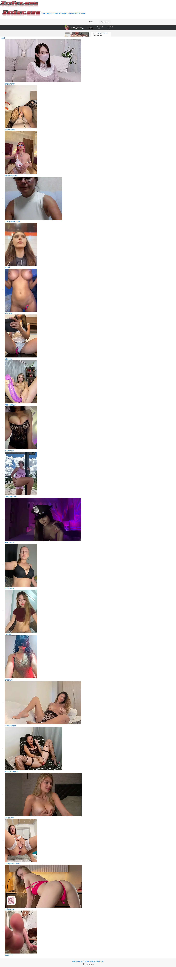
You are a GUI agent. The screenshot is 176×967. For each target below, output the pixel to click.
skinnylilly (9, 955)
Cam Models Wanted (94, 961)
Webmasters (77, 961)
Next (3, 38)
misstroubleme (11, 771)
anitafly (8, 267)
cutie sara (9, 588)
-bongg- (8, 634)
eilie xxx (8, 359)
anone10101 (10, 84)
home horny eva (12, 863)
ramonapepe (10, 726)
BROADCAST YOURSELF (58, 13)
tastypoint (9, 817)
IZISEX (44, 13)
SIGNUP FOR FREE (77, 13)
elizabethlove (11, 496)
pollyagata (9, 909)
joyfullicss (9, 450)
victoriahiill (10, 129)
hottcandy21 (10, 405)
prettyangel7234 (12, 221)
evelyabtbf (9, 542)
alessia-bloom (11, 175)
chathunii (9, 680)
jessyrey (8, 313)
